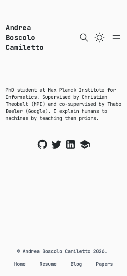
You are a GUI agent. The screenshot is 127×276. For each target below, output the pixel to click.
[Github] (42, 144)
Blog (76, 264)
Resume (48, 264)
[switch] (99, 37)
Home (19, 264)
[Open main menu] (116, 37)
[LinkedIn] (70, 144)
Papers (104, 264)
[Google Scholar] (84, 144)
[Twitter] (56, 144)
